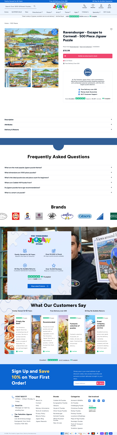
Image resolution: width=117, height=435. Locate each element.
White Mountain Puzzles (58, 419)
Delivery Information (42, 408)
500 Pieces (14, 23)
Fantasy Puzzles (76, 413)
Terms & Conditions (42, 411)
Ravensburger (74, 47)
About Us (39, 400)
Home (7, 23)
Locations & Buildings (78, 416)
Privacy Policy (40, 413)
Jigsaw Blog (40, 419)
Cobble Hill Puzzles (59, 400)
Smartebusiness (32, 433)
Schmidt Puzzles (58, 416)
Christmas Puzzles (77, 408)
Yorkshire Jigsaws (77, 428)
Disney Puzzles (76, 411)
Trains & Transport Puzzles (77, 424)
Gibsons (56, 405)
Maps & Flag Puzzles (77, 419)
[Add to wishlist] (111, 29)
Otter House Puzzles (60, 411)
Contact (38, 403)
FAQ (37, 405)
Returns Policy (40, 416)
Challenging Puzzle (77, 405)
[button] (37, 11)
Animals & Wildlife (77, 400)
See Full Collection (86, 47)
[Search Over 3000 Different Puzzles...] (34, 6)
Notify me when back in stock (87, 56)
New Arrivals (57, 423)
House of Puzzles (59, 408)
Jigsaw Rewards (41, 421)
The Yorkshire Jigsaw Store (16, 433)
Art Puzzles (74, 403)
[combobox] (20, 7)
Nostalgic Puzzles (77, 421)
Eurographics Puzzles (60, 403)
